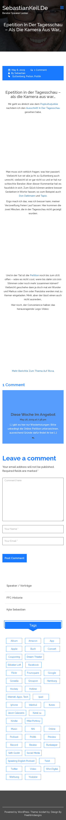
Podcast (14, 737)
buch (33, 649)
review (33, 745)
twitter (14, 769)
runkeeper (52, 745)
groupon (33, 681)
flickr (14, 673)
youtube (33, 777)
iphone (14, 705)
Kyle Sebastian (16, 609)
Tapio (44, 195)
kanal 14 (37, 713)
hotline (33, 689)
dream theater (34, 657)
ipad (41, 697)
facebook (33, 665)
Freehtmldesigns (33, 815)
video (33, 769)
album (14, 641)
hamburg (52, 681)
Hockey (14, 689)
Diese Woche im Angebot (33, 414)
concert (52, 649)
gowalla (14, 681)
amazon (33, 641)
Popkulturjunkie (49, 104)
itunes (52, 705)
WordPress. (24, 812)
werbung (14, 777)
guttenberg (18, 76)
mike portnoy (33, 721)
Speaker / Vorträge (19, 585)
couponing (14, 657)
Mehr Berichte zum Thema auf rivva (33, 370)
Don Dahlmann (27, 195)
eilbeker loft (14, 665)
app (52, 641)
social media (33, 753)
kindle (14, 721)
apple (14, 649)
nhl (33, 729)
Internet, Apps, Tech (18, 697)
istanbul (33, 705)
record (14, 745)
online (52, 729)
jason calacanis (16, 713)
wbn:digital (52, 769)
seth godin (14, 753)
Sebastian (20, 73)
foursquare (33, 673)
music (14, 729)
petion (29, 76)
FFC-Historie (15, 597)
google (52, 673)
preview (52, 737)
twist (47, 761)
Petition (34, 275)
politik (37, 76)
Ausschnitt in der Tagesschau (43, 108)
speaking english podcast (21, 761)
